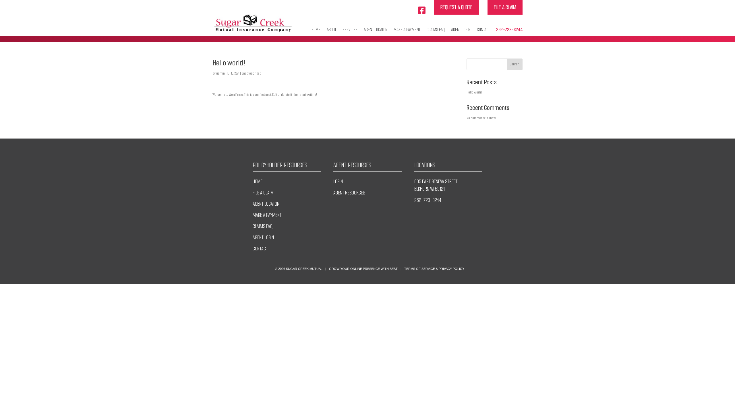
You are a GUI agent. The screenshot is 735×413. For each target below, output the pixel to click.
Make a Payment (407, 29)
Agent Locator (375, 29)
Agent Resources (349, 192)
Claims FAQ (262, 226)
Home (316, 29)
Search (514, 64)
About (331, 29)
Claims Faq (436, 29)
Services (350, 29)
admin (220, 73)
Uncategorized (251, 73)
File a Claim (505, 7)
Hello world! (475, 92)
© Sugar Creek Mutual (298, 268)
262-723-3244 (509, 29)
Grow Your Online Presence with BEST (363, 268)
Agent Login (461, 29)
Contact (483, 29)
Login (338, 181)
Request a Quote (456, 7)
